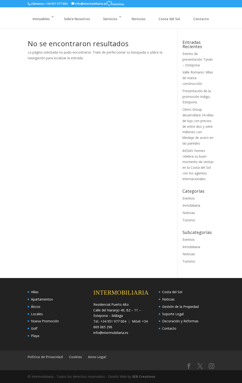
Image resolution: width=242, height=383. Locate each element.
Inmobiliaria (191, 205)
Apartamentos (42, 299)
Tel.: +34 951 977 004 (109, 321)
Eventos (188, 198)
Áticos (35, 306)
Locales (37, 314)
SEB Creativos (143, 376)
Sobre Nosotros (77, 19)
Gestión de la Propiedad (180, 306)
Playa (35, 335)
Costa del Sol (169, 19)
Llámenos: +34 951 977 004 (49, 4)
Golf (34, 328)
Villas (35, 292)
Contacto (201, 19)
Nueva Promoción (45, 321)
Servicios (110, 19)
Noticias (138, 19)
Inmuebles (41, 19)
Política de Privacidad (45, 357)
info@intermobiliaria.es (110, 332)
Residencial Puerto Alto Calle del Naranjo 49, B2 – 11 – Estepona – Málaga (117, 310)
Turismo (188, 220)
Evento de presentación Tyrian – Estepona (197, 59)
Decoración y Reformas (180, 321)
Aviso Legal (97, 357)
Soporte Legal (173, 314)
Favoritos (118, 4)
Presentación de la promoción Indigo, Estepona (196, 97)
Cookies (75, 357)
